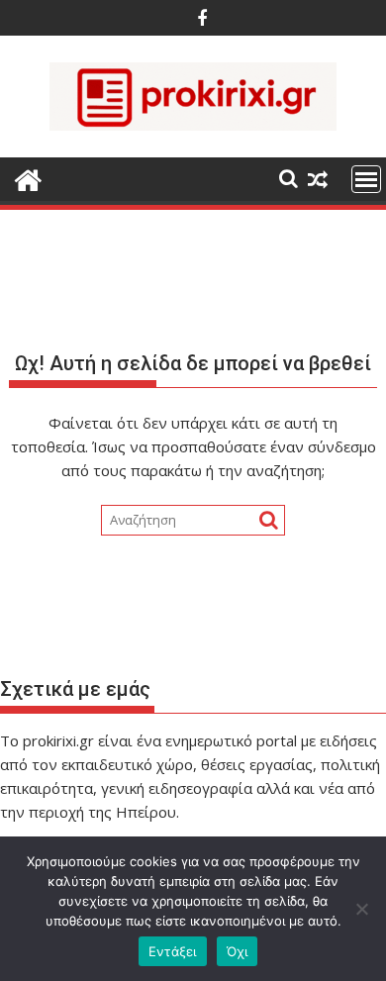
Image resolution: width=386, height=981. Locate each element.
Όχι (237, 951)
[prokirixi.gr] (28, 177)
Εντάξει (172, 951)
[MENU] (366, 179)
